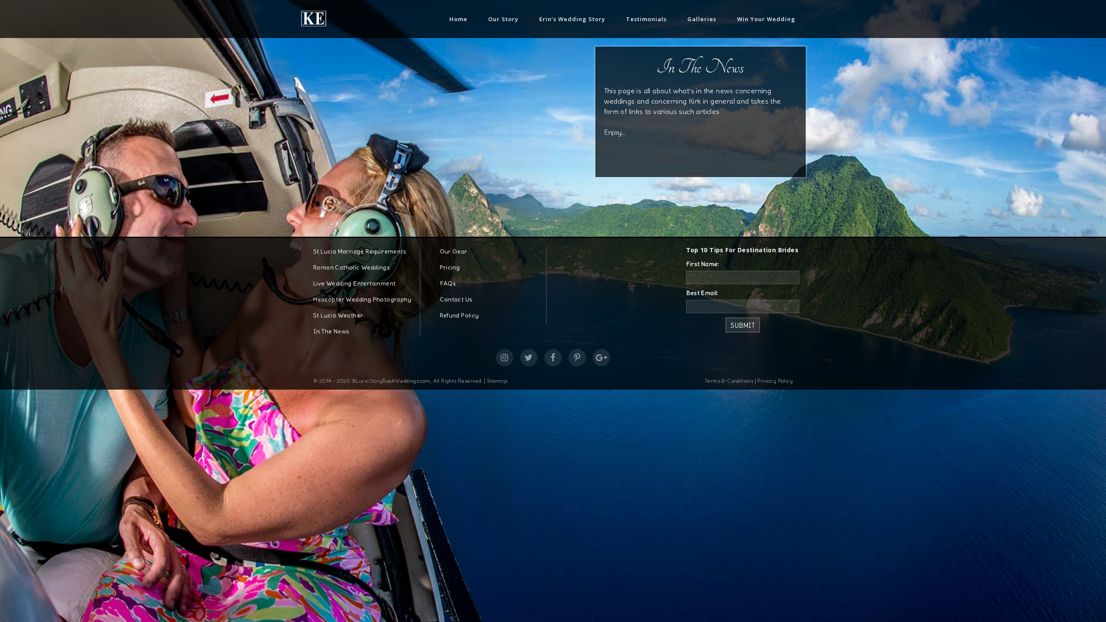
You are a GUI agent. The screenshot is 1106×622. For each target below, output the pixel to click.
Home (458, 19)
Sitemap (497, 381)
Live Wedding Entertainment (354, 283)
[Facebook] (553, 357)
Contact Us (456, 299)
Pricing (450, 267)
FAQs (448, 283)
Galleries (701, 19)
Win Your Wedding (766, 19)
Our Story (503, 19)
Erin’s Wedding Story (572, 19)
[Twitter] (528, 357)
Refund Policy (459, 315)
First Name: (702, 264)
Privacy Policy (775, 381)
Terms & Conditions (729, 381)
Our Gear (453, 251)
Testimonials (646, 19)
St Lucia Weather (338, 315)
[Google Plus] (601, 357)
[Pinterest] (577, 357)
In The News (331, 331)
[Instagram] (504, 357)
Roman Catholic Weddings (351, 267)
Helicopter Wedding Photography (362, 299)
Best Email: (702, 293)
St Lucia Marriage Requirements (359, 251)
